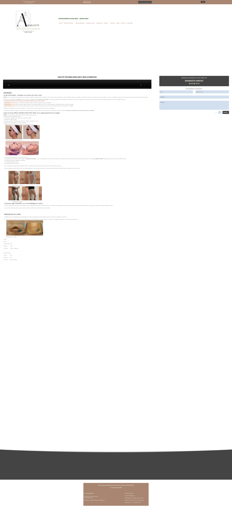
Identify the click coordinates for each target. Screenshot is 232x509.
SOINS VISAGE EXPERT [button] (68, 23)
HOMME (118, 23)
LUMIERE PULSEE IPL (90, 23)
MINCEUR (106, 23)
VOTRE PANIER (129, 23)
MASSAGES (112, 23)
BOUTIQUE (123, 23)
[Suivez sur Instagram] (204, 2)
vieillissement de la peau (31, 158)
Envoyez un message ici (144, 2)
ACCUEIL (60, 23)
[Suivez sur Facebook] (202, 2)
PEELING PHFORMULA (80, 23)
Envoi (225, 112)
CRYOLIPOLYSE (99, 23)
